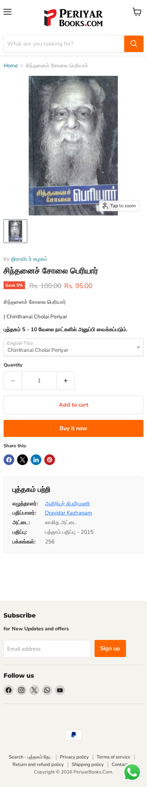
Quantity (13, 365)
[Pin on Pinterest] (49, 459)
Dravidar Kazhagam (68, 512)
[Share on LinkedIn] (36, 459)
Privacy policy (74, 757)
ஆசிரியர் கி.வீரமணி (67, 503)
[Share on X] (22, 459)
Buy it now (73, 428)
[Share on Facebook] (9, 459)
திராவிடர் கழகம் (29, 258)
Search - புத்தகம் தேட (30, 757)
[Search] (133, 44)
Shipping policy (88, 764)
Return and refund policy (38, 764)
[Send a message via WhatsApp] (132, 772)
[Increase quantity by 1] (66, 380)
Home (11, 66)
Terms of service (113, 757)
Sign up (110, 648)
